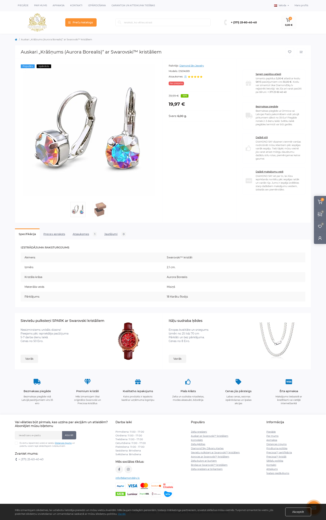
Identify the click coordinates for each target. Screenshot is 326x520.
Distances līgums (63, 443)
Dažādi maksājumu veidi (269, 171)
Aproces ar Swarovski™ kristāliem (210, 456)
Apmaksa (59, 5)
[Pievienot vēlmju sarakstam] (289, 52)
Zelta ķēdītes (198, 444)
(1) (185, 76)
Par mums (272, 435)
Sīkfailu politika (274, 460)
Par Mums (40, 5)
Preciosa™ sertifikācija (279, 452)
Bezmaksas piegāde (267, 106)
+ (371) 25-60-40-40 (244, 22)
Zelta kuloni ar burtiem (204, 460)
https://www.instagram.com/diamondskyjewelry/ (128, 469)
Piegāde (23, 5)
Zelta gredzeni (199, 431)
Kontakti (76, 5)
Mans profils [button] (301, 5)
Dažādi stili (262, 137)
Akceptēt (298, 512)
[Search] (119, 22)
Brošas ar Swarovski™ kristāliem (209, 464)
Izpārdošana (97, 5)
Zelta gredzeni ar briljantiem (207, 469)
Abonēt (69, 435)
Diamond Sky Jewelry (191, 65)
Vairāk (29, 358)
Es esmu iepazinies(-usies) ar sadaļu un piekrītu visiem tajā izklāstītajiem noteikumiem (47, 444)
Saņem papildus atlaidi (268, 74)
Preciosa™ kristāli (276, 456)
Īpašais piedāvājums (277, 473)
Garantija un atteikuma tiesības (133, 5)
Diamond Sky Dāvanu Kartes (207, 448)
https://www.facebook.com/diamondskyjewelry (119, 469)
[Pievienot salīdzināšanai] (301, 52)
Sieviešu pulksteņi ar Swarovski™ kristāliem (215, 452)
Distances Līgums (276, 444)
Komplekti (197, 440)
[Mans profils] (320, 238)
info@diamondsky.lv (127, 477)
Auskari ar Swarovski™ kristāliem (209, 435)
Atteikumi (272, 469)
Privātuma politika (276, 448)
